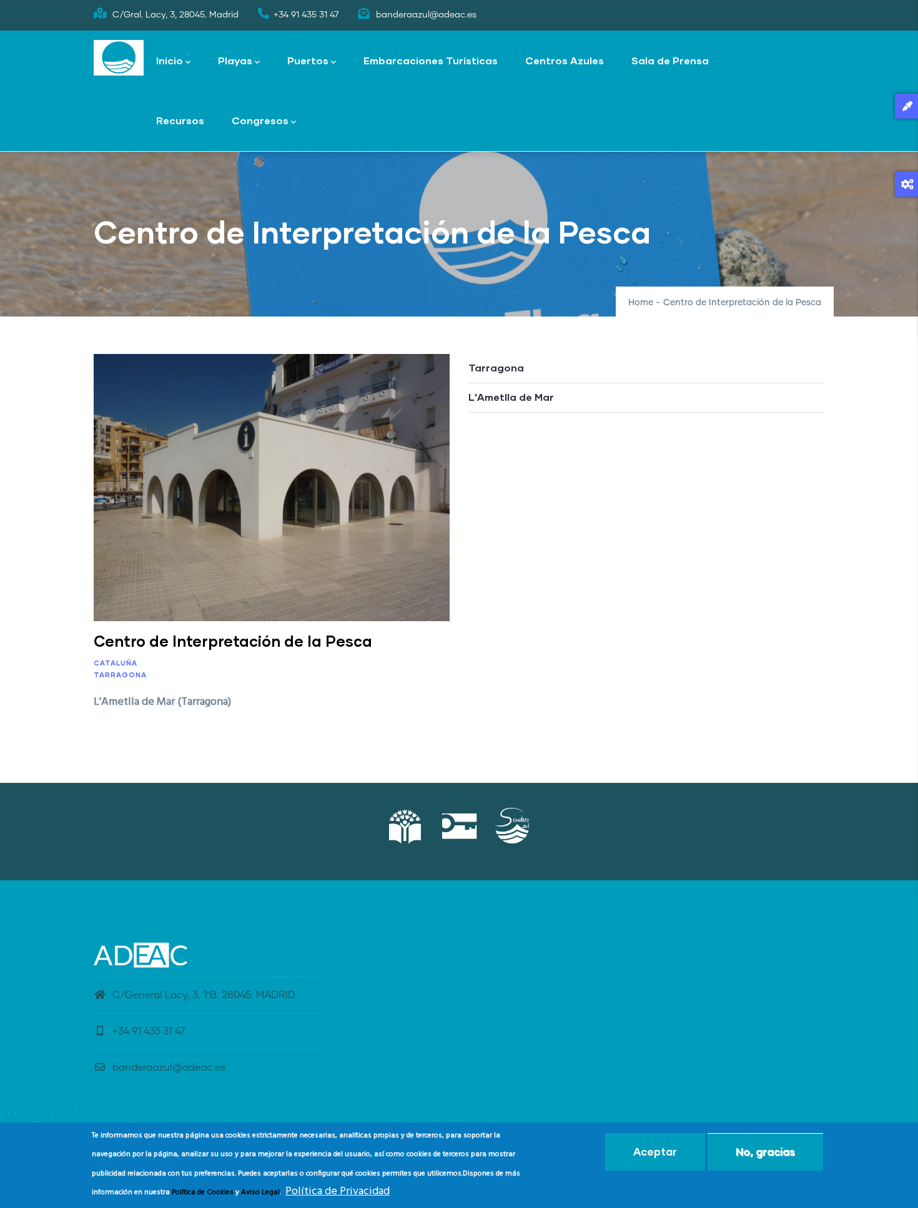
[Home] (119, 58)
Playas (235, 60)
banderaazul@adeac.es (168, 1068)
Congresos (260, 120)
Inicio (169, 60)
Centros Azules (564, 60)
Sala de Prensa (670, 60)
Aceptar (655, 1151)
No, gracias (765, 1151)
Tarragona (120, 674)
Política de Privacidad (337, 1191)
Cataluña (115, 663)
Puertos (307, 60)
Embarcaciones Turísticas (430, 60)
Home (640, 302)
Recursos (180, 120)
